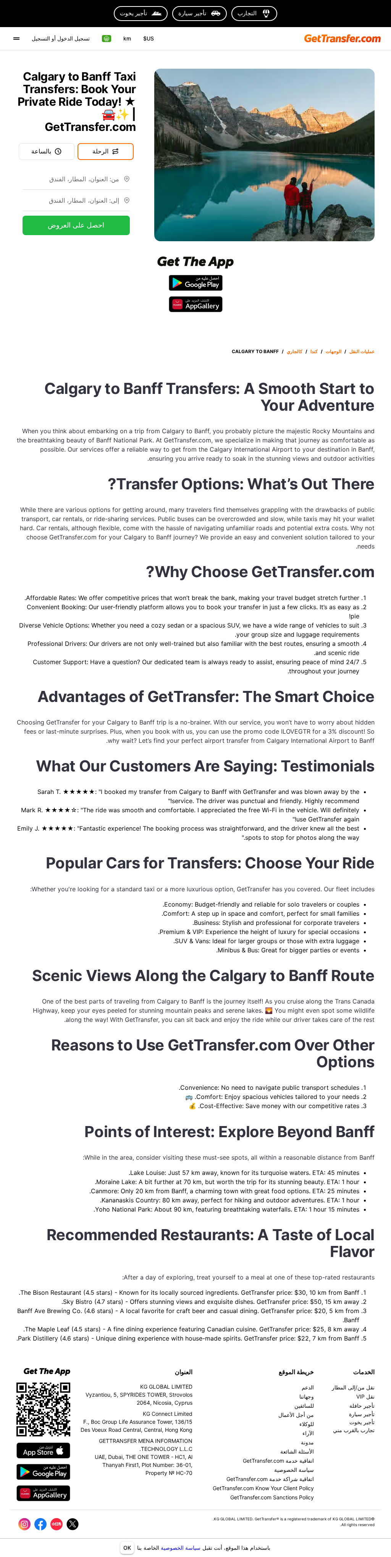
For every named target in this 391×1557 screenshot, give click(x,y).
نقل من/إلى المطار (353, 1387)
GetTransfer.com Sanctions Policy (272, 1497)
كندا (314, 351)
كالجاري (294, 351)
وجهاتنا (306, 1396)
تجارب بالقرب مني (354, 1430)
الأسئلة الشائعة (297, 1451)
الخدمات (364, 1372)
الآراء (308, 1433)
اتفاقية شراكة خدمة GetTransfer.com (270, 1479)
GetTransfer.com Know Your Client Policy (263, 1488)
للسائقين (304, 1405)
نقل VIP (365, 1396)
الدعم (308, 1387)
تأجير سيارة (362, 1414)
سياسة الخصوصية (180, 1547)
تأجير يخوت (362, 1422)
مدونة (307, 1442)
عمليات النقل (362, 351)
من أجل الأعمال (296, 1415)
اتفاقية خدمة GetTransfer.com (278, 1460)
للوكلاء (306, 1424)
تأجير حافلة (362, 1405)
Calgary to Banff (255, 351)
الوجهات (333, 351)
